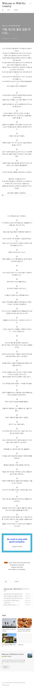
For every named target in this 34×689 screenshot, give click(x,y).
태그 (8, 10)
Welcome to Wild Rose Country (14, 3)
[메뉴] (30, 3)
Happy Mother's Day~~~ (11, 604)
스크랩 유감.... (7, 602)
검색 (26, 3)
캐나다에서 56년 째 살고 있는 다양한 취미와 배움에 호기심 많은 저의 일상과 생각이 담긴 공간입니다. (13, 661)
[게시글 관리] (10, 581)
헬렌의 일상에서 (18, 589)
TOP (30, 683)
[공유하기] (8, 581)
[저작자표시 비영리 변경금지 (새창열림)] (22, 581)
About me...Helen (8, 589)
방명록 (16, 10)
